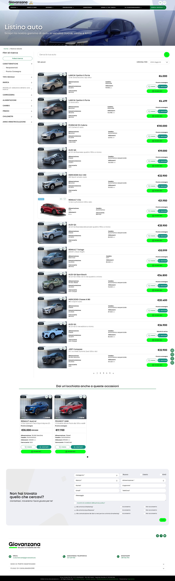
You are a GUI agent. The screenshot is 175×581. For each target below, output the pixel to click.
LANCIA (72, 75)
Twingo (80, 250)
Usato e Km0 (32, 7)
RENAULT (73, 200)
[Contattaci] (157, 91)
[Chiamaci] (172, 354)
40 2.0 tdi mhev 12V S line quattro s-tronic (85, 277)
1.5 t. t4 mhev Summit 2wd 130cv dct (83, 351)
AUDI (71, 150)
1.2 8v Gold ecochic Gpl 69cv (80, 77)
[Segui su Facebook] (161, 535)
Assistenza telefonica (77, 555)
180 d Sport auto (75, 301)
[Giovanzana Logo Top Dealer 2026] (21, 4)
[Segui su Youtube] (164, 535)
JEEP (71, 349)
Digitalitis (131, 579)
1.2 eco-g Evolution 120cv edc (80, 202)
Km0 (161, 474)
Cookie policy (91, 579)
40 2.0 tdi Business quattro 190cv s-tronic (85, 152)
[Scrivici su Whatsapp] (172, 363)
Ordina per (142, 62)
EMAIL (15, 555)
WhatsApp (125, 555)
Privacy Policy (79, 579)
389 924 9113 (125, 557)
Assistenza (87, 7)
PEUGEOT (59, 421)
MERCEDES (73, 175)
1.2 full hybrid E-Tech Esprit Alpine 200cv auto (39, 423)
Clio (79, 200)
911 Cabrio (82, 125)
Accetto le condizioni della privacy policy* (91, 503)
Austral (33, 421)
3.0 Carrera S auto (76, 127)
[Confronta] (160, 3)
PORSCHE (73, 125)
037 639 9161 (71, 557)
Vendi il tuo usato (108, 7)
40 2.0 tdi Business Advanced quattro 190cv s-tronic (89, 227)
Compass (77, 349)
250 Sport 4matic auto (78, 177)
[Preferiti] (164, 3)
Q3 (75, 225)
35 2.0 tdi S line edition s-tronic (81, 326)
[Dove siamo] (172, 358)
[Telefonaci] (152, 86)
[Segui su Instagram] (157, 535)
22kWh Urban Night (76, 252)
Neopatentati (12, 67)
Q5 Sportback (80, 275)
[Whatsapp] (163, 86)
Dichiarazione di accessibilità (107, 579)
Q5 (75, 150)
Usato (141, 474)
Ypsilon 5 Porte (83, 75)
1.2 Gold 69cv (74, 102)
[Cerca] (166, 54)
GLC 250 (82, 175)
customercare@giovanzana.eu (24, 557)
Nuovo (13, 7)
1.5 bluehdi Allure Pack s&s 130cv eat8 (70, 423)
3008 (66, 421)
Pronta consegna (13, 71)
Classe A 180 (84, 299)
